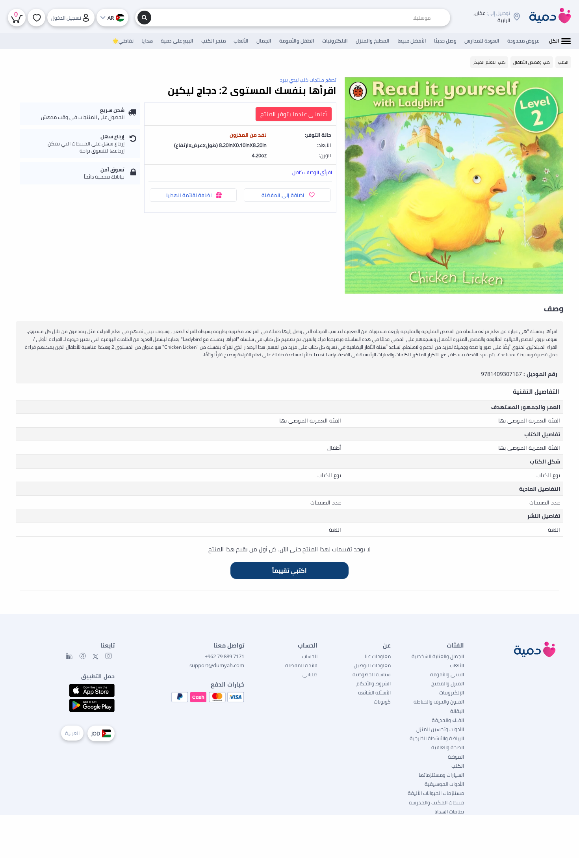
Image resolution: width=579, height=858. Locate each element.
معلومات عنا (378, 656)
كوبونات (382, 701)
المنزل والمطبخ (447, 683)
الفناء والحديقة (448, 720)
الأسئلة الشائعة (374, 692)
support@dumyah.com (216, 665)
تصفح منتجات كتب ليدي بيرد (308, 79)
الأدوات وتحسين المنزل (440, 729)
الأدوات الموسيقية (444, 783)
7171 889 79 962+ (224, 656)
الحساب (309, 656)
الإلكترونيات (451, 692)
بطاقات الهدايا (449, 811)
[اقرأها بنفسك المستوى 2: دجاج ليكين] (453, 185)
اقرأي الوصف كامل (312, 172)
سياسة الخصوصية (372, 674)
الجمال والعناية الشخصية (438, 656)
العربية (72, 733)
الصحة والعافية (447, 747)
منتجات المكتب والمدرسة (436, 802)
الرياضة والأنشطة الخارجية (437, 738)
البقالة (457, 711)
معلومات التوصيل (372, 665)
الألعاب (457, 665)
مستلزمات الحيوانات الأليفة (436, 793)
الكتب (457, 765)
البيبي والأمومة (447, 674)
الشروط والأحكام (373, 683)
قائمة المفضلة (301, 665)
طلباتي (309, 674)
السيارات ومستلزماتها (441, 774)
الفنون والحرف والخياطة (439, 701)
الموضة (456, 756)
